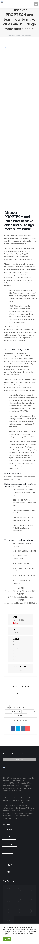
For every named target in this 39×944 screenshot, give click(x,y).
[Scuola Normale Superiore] (8, 900)
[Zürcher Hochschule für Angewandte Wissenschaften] (19, 900)
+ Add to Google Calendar (21, 686)
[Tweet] (18, 728)
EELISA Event (19, 670)
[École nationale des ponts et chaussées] (30, 900)
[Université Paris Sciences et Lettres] (8, 911)
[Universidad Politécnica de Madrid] (8, 921)
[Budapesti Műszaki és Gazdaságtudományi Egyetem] (19, 911)
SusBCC (8, 715)
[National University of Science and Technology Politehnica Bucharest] (8, 890)
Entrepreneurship (13, 711)
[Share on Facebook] (13, 728)
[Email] (27, 728)
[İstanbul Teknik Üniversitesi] (30, 911)
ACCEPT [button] (7, 939)
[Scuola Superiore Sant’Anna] (19, 890)
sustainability (21, 715)
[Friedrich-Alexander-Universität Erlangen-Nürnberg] (30, 890)
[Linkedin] (23, 728)
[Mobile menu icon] (36, 4)
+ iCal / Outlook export (21, 694)
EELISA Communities (18, 707)
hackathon (28, 711)
